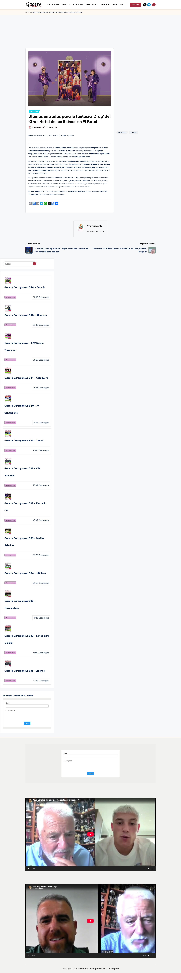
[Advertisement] (90, 29)
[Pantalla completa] (152, 869)
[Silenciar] (149, 869)
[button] (135, 5)
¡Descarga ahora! (10, 297)
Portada (28, 12)
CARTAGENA (34, 111)
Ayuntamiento (122, 132)
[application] (90, 834)
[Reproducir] (28, 869)
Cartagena (133, 132)
